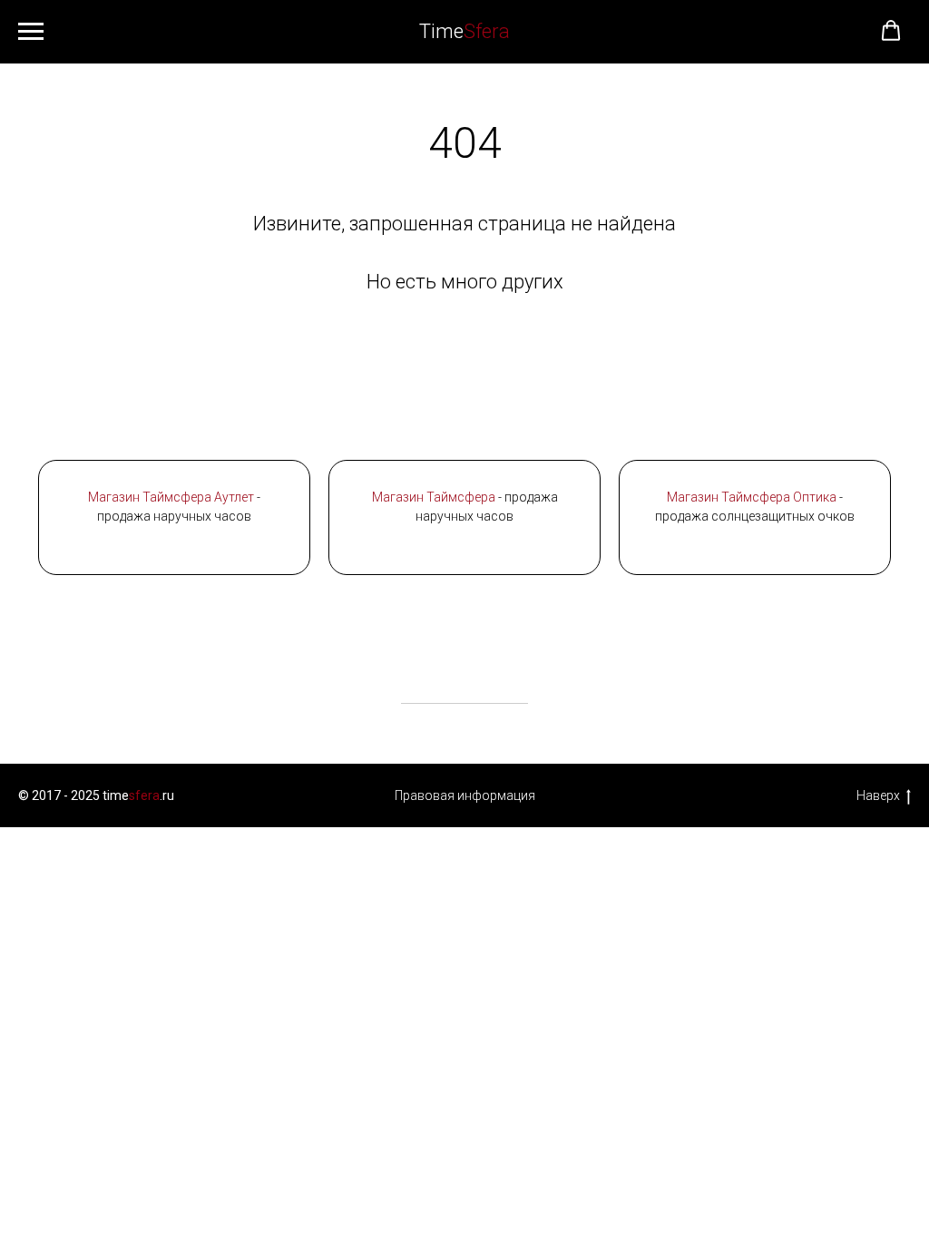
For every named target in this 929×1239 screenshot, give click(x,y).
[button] (891, 31)
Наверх (878, 795)
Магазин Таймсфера (433, 497)
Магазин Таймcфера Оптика (751, 497)
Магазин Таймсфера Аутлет (171, 497)
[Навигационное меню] (31, 32)
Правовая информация (465, 795)
